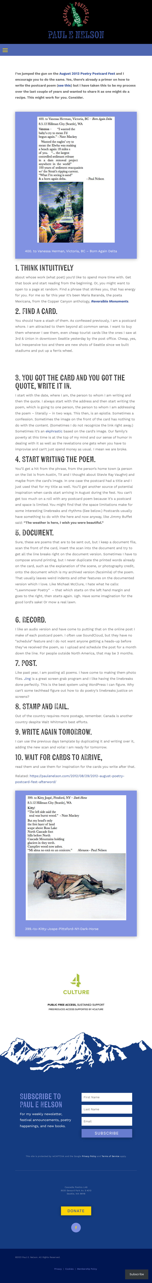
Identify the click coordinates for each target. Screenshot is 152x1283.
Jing (27, 679)
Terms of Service (110, 1156)
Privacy (58, 1269)
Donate (76, 1211)
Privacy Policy (89, 1156)
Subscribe (137, 1274)
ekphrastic (54, 431)
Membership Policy (87, 1269)
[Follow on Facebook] (76, 1227)
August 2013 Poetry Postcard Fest (87, 73)
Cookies (69, 1269)
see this (64, 85)
